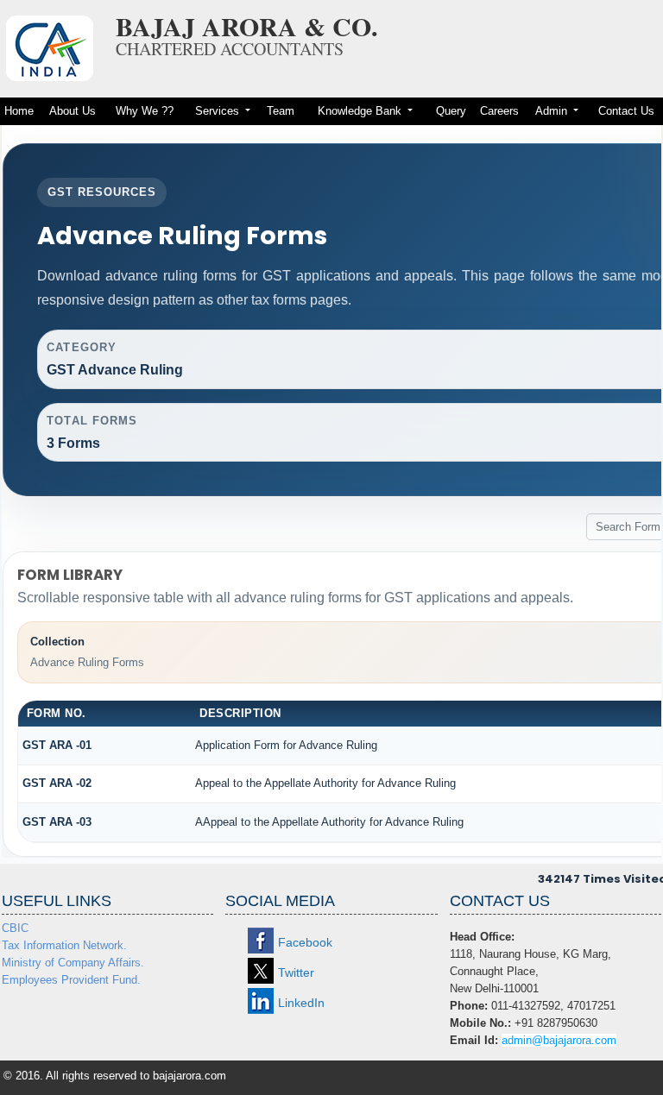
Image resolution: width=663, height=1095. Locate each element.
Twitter (296, 972)
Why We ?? (145, 110)
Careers (499, 110)
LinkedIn (301, 1003)
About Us (72, 110)
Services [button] (219, 110)
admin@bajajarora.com (559, 1040)
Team (280, 110)
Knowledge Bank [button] (361, 110)
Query (451, 110)
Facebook (305, 942)
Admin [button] (553, 110)
